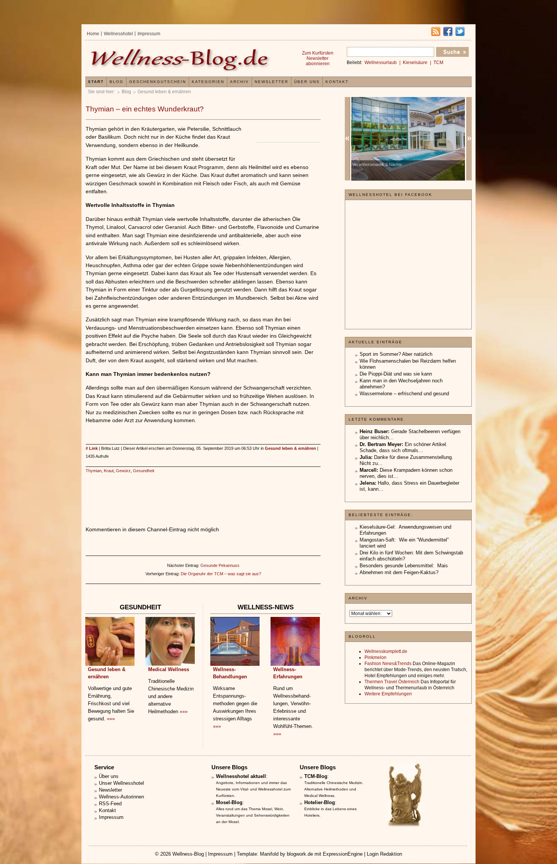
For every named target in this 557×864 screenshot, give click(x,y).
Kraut (109, 470)
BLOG (117, 82)
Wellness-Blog (188, 854)
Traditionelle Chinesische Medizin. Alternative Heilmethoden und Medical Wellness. (333, 789)
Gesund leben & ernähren (164, 91)
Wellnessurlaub (381, 62)
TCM (438, 62)
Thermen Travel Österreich (392, 681)
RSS (435, 31)
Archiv (239, 82)
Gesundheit (143, 470)
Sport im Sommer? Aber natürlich (396, 354)
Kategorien (208, 82)
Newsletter (271, 82)
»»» (111, 719)
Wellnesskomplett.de (386, 651)
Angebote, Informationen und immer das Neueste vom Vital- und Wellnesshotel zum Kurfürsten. (253, 789)
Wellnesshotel (118, 33)
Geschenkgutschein (157, 82)
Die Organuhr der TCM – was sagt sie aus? (221, 573)
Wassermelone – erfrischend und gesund (404, 393)
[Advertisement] (203, 492)
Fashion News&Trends (388, 663)
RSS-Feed (110, 803)
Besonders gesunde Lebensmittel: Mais (404, 565)
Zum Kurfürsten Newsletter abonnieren (317, 58)
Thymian (94, 470)
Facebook (447, 31)
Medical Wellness (168, 669)
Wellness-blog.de (181, 59)
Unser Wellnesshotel (121, 783)
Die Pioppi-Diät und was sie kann (396, 374)
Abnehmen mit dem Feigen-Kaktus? (399, 572)
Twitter (460, 31)
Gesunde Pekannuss (219, 565)
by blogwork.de (296, 854)
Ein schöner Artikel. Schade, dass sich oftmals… (403, 447)
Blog (126, 91)
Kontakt (337, 82)
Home (93, 33)
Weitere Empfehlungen (388, 694)
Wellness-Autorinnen (121, 797)
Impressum (149, 33)
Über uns (307, 82)
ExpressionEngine (343, 854)
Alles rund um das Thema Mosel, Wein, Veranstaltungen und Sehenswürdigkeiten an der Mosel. (252, 815)
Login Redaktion (384, 854)
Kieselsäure (415, 62)
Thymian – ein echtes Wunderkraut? (145, 109)
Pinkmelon (375, 657)
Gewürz (123, 470)
